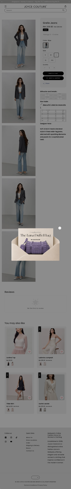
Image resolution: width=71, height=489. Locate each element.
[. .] (35, 244)
